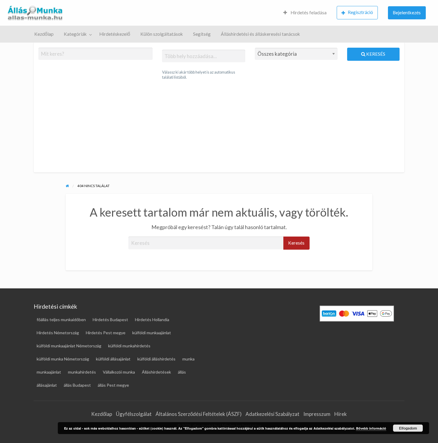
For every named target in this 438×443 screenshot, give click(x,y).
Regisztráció (360, 12)
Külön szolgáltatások (161, 34)
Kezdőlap (44, 34)
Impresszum (316, 414)
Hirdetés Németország (58, 332)
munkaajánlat (49, 371)
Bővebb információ (371, 428)
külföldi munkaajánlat (151, 332)
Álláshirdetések (156, 371)
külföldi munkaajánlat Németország (69, 345)
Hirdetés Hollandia (152, 319)
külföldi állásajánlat (113, 358)
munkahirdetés (82, 371)
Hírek (340, 414)
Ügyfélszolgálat (134, 414)
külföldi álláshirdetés (156, 358)
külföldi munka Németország (63, 358)
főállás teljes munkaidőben (61, 319)
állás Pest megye (113, 385)
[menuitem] (305, 13)
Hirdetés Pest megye (105, 332)
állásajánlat (47, 385)
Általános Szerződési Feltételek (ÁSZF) (199, 414)
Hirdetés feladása (308, 12)
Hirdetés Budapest (110, 319)
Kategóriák (75, 34)
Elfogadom (408, 428)
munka (188, 358)
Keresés (375, 54)
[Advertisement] (219, 126)
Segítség (202, 34)
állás (182, 371)
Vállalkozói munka (119, 371)
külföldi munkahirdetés (129, 345)
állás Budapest (77, 385)
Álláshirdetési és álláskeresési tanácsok (260, 34)
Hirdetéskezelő (114, 34)
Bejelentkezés (407, 12)
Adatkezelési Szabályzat (272, 414)
